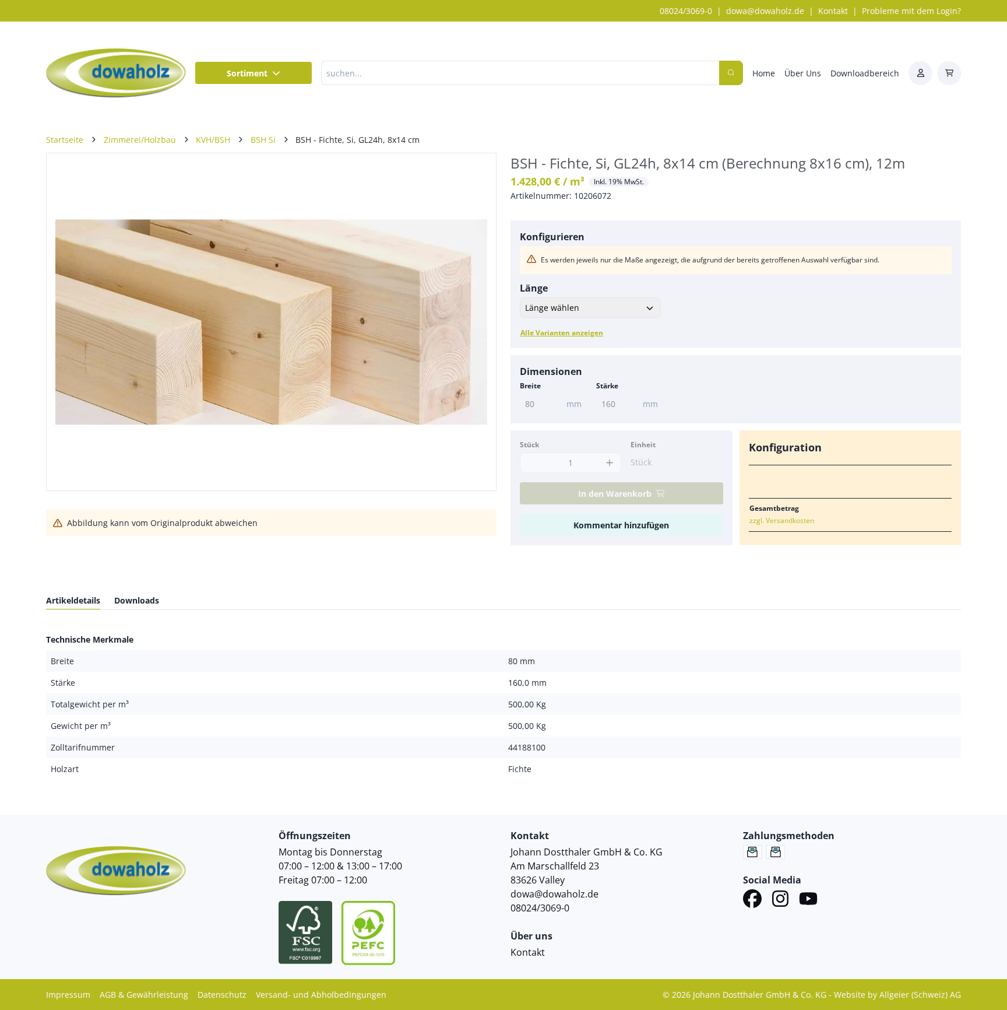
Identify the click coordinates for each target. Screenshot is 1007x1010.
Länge (534, 288)
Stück (529, 445)
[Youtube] (808, 900)
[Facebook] (752, 900)
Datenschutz (222, 994)
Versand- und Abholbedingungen (321, 994)
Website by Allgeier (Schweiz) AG (897, 994)
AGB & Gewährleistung (144, 994)
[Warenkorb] (949, 73)
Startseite (64, 139)
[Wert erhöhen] (609, 463)
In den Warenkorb (615, 493)
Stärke (607, 386)
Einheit (643, 445)
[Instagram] (780, 900)
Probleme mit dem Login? (911, 10)
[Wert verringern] (532, 463)
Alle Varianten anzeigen (561, 333)
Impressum (68, 994)
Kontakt (833, 10)
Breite (530, 386)
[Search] (731, 73)
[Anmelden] (920, 73)
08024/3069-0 (686, 10)
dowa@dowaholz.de (765, 10)
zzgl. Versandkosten (781, 520)
